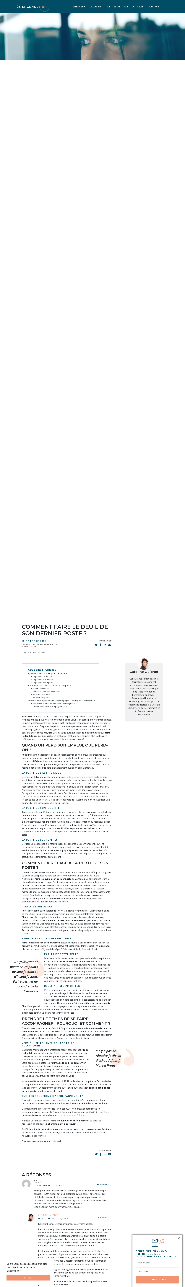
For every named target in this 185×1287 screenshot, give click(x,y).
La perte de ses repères (43, 682)
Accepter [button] (28, 1278)
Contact (153, 6)
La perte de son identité (43, 679)
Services (78, 6)
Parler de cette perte (41, 694)
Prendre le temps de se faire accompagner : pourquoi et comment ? (61, 700)
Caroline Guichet (144, 672)
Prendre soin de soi (41, 688)
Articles (138, 6)
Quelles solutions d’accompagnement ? (49, 706)
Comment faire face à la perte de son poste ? (50, 685)
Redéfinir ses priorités (42, 697)
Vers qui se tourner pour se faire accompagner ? (53, 703)
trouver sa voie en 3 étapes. (72, 1115)
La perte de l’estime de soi (44, 676)
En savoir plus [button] (14, 1271)
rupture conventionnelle (78, 776)
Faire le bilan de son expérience (46, 691)
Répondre (103, 1184)
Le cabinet (96, 6)
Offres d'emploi (117, 6)
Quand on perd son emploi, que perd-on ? (49, 673)
